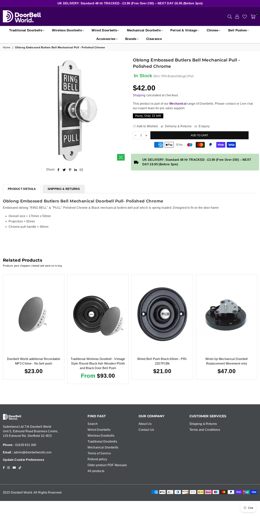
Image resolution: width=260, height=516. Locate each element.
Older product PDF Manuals (107, 465)
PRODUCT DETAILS (22, 188)
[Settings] (237, 16)
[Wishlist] (245, 16)
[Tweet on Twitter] (64, 169)
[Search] (230, 16)
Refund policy (97, 459)
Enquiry (204, 126)
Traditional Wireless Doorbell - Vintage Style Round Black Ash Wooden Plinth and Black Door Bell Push (98, 363)
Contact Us (146, 429)
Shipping (139, 95)
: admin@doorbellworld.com (31, 452)
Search (93, 423)
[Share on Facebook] (58, 169)
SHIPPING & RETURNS (64, 188)
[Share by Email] (81, 169)
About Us (145, 423)
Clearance (154, 39)
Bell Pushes (237, 30)
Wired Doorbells (104, 30)
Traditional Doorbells (25, 30)
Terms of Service (99, 453)
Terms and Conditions (204, 429)
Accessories (106, 39)
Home (6, 47)
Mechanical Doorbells (144, 30)
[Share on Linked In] (75, 169)
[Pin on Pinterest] (70, 169)
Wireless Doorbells (67, 30)
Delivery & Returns (177, 126)
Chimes (213, 30)
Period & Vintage (183, 30)
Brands (130, 39)
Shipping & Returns (203, 423)
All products (96, 471)
